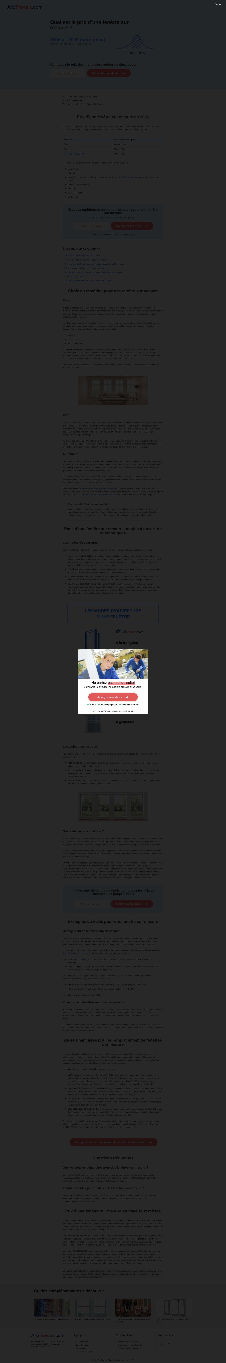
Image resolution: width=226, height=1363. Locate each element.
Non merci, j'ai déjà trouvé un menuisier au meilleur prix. (113, 711)
